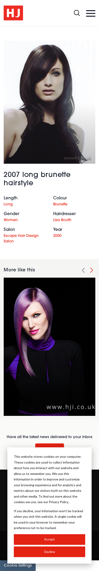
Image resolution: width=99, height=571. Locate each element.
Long (8, 204)
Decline (49, 552)
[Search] (77, 13)
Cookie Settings (18, 566)
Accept (49, 539)
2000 (57, 236)
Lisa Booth (62, 220)
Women (11, 220)
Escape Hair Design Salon (21, 238)
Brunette (60, 204)
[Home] (13, 13)
